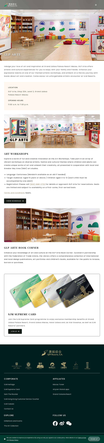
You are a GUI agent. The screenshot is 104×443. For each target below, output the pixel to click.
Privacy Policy (14, 440)
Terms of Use (82, 438)
